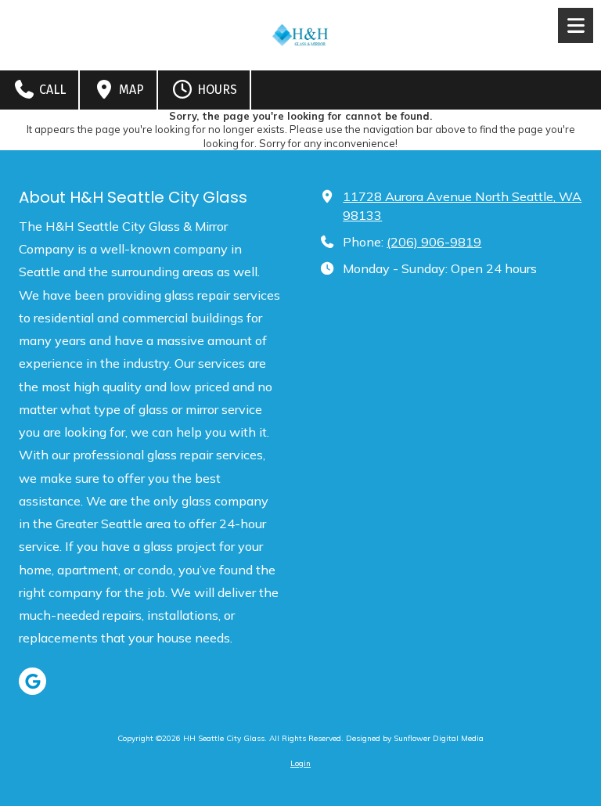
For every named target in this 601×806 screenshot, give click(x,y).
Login (300, 763)
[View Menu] (575, 25)
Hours (215, 89)
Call (51, 89)
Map (130, 89)
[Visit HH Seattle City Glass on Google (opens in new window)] (32, 681)
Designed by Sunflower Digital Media (415, 738)
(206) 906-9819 (434, 242)
